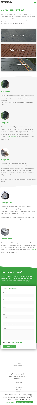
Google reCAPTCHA (16, 342)
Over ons (18, 391)
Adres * (5, 314)
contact (3, 220)
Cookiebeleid (9, 402)
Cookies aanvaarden (24, 402)
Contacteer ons (11, 136)
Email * (5, 307)
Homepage (18, 382)
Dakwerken (18, 385)
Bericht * (5, 328)
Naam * (5, 292)
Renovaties (18, 387)
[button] (18, 35)
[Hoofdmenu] (35, 3)
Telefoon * (6, 300)
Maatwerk (18, 389)
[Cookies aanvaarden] (35, 398)
